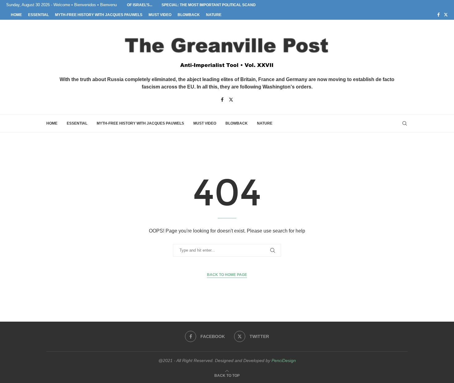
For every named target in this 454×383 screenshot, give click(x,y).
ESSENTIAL (38, 15)
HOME (16, 15)
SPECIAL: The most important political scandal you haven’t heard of (227, 5)
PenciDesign (283, 360)
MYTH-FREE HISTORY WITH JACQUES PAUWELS (98, 15)
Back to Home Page (227, 275)
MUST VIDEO (160, 15)
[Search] (404, 123)
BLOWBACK (189, 15)
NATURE (213, 15)
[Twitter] (446, 15)
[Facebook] (438, 15)
